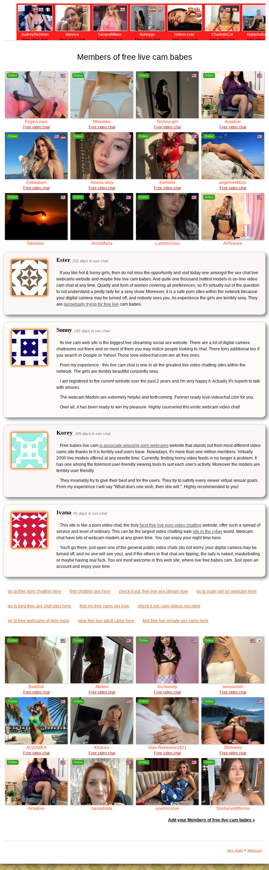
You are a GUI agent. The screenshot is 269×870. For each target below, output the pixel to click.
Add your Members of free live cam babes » (211, 820)
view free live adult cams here (106, 620)
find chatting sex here (90, 591)
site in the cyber (207, 531)
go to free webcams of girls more (38, 620)
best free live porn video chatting (170, 525)
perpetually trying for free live (91, 304)
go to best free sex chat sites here (39, 606)
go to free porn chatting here (34, 591)
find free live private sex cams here (175, 620)
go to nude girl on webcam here (226, 591)
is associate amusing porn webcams (133, 445)
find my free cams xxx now (104, 606)
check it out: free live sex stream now (153, 591)
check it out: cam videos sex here (169, 606)
